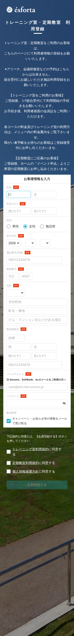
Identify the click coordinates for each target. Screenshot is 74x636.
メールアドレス (18, 374)
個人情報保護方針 (25, 471)
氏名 (12, 187)
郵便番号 (15, 268)
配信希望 (11, 412)
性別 (9, 220)
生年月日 (15, 235)
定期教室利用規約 (25, 463)
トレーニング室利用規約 (30, 449)
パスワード (16, 396)
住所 (12, 285)
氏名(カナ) (15, 203)
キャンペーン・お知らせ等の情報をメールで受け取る (39, 421)
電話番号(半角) (18, 252)
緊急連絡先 (16, 329)
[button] (64, 403)
